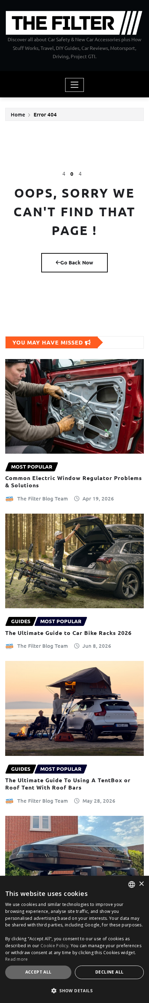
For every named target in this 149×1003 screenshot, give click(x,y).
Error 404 (45, 114)
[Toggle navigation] (74, 85)
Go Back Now (76, 262)
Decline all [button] (109, 972)
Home (18, 114)
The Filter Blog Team (42, 498)
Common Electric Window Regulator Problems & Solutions (73, 481)
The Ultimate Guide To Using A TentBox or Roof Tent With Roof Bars (68, 783)
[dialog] (74, 939)
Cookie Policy (54, 946)
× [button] (141, 884)
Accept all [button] (38, 972)
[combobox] (131, 884)
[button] (74, 990)
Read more (16, 959)
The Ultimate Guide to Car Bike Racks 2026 (68, 632)
